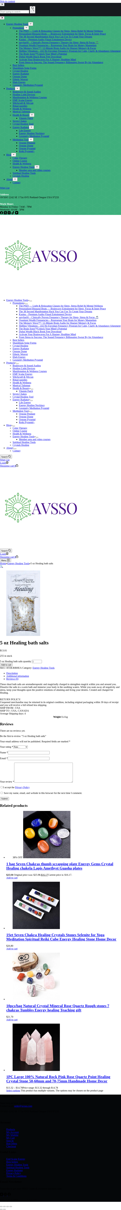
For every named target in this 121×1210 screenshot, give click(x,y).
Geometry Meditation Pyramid (28, 360)
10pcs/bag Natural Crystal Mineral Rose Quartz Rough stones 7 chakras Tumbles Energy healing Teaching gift (57, 1008)
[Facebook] (9, 1195)
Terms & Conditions (16, 1176)
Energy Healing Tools (17, 300)
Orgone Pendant (27, 413)
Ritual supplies (20, 379)
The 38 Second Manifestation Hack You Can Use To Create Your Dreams (55, 311)
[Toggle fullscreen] (4, 1206)
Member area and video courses (34, 439)
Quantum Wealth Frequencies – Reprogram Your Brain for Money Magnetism (57, 320)
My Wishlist (12, 1135)
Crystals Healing (21, 445)
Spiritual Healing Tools (24, 442)
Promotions (18, 303)
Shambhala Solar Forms (24, 343)
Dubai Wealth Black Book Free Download (40, 331)
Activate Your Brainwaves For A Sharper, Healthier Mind (47, 334)
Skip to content (7, 1)
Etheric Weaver (20, 354)
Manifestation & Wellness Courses (30, 371)
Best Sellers (18, 340)
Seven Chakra (20, 394)
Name (4, 752)
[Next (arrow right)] (4, 1209)
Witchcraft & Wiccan (23, 377)
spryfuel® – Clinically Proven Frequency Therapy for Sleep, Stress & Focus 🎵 (58, 317)
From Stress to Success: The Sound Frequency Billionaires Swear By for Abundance (61, 337)
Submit (4, 799)
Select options (13, 1090)
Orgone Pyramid (27, 419)
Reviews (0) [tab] (12, 679)
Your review (7, 781)
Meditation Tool (21, 411)
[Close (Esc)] (10, 1206)
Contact (16, 450)
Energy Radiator (21, 348)
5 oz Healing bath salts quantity (15, 661)
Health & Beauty (21, 388)
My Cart (10, 1138)
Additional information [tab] (17, 676)
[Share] (7, 1206)
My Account (12, 1132)
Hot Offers (11, 1143)
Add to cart (6, 665)
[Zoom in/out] (1, 1206)
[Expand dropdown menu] (26, 303)
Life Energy (25, 402)
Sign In (10, 1140)
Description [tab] (12, 673)
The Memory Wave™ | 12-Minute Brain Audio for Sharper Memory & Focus (57, 323)
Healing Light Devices (24, 368)
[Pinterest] (6, 1195)
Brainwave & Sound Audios (27, 365)
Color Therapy (20, 428)
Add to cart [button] (11, 877)
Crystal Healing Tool (23, 396)
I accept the (16, 787)
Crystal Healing (20, 345)
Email (4, 758)
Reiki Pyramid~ (27, 422)
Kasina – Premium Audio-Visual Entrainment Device (45, 314)
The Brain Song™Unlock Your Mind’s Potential (43, 328)
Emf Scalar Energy (15, 1159)
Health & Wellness (22, 382)
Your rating (6, 746)
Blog (8, 425)
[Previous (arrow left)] (1, 1209)
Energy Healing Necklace (32, 405)
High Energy (19, 357)
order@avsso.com (23, 1106)
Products (10, 362)
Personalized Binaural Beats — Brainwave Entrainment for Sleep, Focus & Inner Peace (62, 308)
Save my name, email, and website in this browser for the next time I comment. (43, 793)
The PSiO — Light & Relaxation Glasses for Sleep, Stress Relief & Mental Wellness (61, 305)
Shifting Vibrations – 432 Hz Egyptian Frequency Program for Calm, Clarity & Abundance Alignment (70, 325)
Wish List (4, 460)
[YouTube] (2, 1195)
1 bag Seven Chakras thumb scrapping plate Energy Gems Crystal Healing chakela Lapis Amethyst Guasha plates (59, 866)
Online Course (20, 431)
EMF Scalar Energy (22, 374)
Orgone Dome (20, 351)
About (9, 448)
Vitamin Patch (26, 391)
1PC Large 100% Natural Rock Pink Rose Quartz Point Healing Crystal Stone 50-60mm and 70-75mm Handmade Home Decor (58, 1079)
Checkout (11, 1146)
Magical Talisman (21, 385)
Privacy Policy (22, 787)
